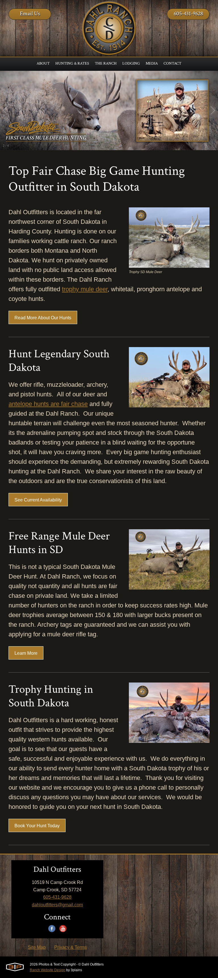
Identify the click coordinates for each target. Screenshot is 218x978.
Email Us (30, 13)
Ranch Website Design (47, 970)
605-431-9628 (188, 13)
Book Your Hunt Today (37, 825)
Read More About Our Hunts (42, 317)
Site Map (37, 947)
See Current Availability (38, 499)
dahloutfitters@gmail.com (57, 904)
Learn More (25, 653)
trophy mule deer (85, 289)
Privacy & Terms (70, 947)
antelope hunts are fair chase (48, 403)
